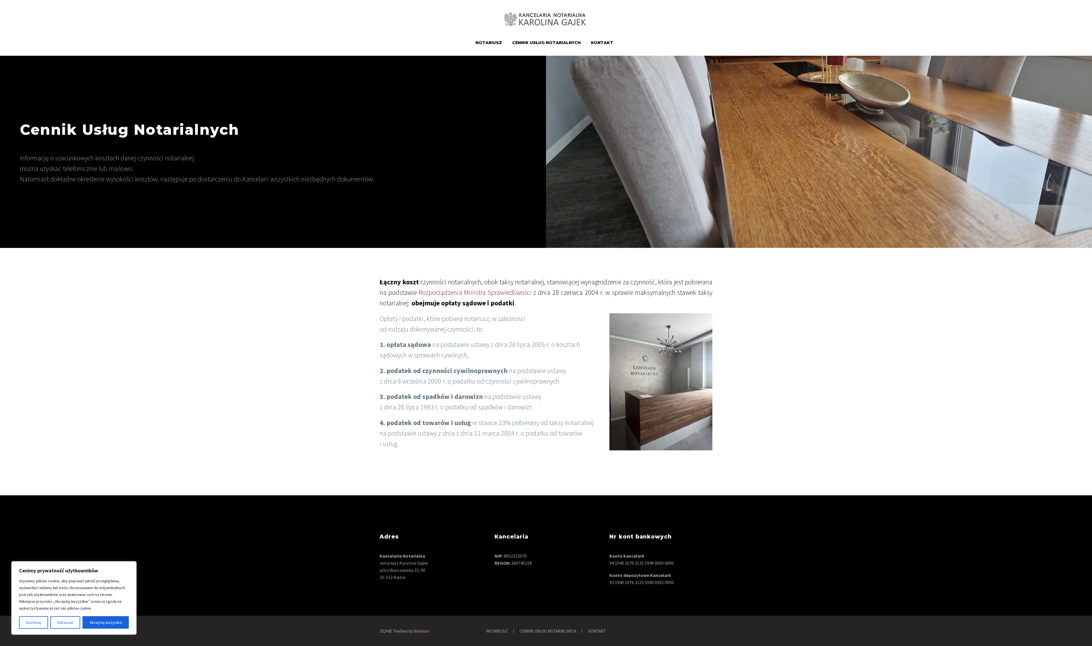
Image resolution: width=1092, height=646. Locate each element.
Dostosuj (33, 622)
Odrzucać (65, 622)
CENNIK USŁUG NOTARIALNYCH (546, 42)
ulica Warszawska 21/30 (402, 570)
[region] (73, 598)
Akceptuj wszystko (106, 622)
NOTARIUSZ (488, 42)
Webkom (421, 631)
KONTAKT (602, 42)
